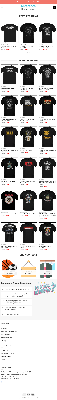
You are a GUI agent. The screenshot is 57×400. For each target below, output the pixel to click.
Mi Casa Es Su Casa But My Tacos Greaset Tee (8, 119)
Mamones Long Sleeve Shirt (9, 214)
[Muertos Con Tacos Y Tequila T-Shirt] (47, 105)
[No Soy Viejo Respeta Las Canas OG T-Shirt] (47, 33)
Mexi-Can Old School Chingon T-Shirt (28, 247)
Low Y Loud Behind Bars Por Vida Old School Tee (9, 247)
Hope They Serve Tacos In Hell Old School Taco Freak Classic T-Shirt (47, 182)
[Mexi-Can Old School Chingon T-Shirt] (28, 233)
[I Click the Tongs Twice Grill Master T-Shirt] (28, 105)
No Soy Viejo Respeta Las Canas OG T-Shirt (46, 47)
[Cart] (54, 7)
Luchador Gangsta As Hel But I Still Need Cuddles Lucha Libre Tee (47, 215)
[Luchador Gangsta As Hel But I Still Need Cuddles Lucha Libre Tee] (47, 200)
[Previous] (3, 35)
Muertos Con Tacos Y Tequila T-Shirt (47, 119)
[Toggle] (2, 289)
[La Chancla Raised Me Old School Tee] (47, 233)
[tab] (28, 20)
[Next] (53, 35)
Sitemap (3, 340)
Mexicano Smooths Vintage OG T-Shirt (27, 181)
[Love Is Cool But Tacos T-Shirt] (28, 200)
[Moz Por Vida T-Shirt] (28, 136)
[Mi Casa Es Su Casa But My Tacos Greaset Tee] (9, 105)
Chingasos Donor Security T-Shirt (9, 47)
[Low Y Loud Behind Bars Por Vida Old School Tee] (9, 233)
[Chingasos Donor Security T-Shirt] (9, 33)
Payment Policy (6, 356)
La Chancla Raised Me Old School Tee (46, 247)
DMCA (3, 359)
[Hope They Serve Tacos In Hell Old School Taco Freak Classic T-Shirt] (47, 167)
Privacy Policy (5, 334)
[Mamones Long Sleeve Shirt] (9, 200)
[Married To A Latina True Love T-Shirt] (47, 136)
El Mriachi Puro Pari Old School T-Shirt (26, 47)
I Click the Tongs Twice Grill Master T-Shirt (27, 119)
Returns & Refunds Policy (9, 331)
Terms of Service (6, 337)
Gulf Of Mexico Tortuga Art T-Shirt (9, 181)
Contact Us (4, 350)
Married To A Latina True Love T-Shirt (47, 150)
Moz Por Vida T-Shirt (26, 150)
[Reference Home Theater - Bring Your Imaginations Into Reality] (28, 7)
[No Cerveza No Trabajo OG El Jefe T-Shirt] (9, 136)
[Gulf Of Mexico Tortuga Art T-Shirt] (9, 167)
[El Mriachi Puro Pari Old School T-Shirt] (28, 33)
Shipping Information (7, 353)
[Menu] (2, 7)
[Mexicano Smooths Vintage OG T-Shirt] (28, 167)
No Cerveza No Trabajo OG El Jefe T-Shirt (9, 150)
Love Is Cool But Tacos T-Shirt (28, 214)
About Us (4, 328)
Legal (2, 363)
